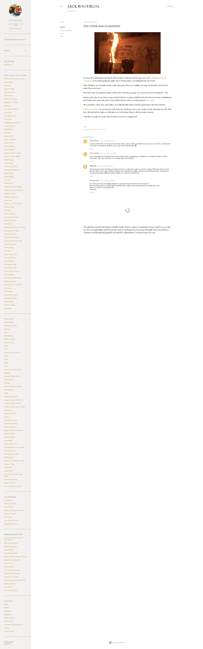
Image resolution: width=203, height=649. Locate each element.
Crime (62, 33)
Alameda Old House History (14, 79)
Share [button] (62, 22)
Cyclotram (8, 119)
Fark (5, 349)
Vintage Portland (10, 298)
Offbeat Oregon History (13, 187)
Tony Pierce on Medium (13, 285)
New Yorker (8, 507)
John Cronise (94, 153)
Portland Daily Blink (11, 217)
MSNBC (7, 373)
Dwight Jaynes (9, 126)
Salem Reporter (10, 427)
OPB (6, 393)
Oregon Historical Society (13, 190)
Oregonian (8, 410)
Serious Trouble (10, 584)
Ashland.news (9, 322)
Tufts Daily (8, 468)
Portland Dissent (10, 221)
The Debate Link (10, 268)
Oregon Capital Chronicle (13, 400)
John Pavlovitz (9, 150)
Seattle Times (9, 434)
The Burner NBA (10, 264)
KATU (6, 356)
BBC (6, 332)
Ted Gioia (7, 251)
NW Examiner (9, 390)
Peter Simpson (9, 214)
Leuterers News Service (13, 370)
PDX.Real (7, 210)
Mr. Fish (7, 180)
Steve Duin (8, 517)
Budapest (7, 611)
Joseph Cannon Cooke (12, 153)
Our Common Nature (12, 570)
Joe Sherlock (9, 143)
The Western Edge (11, 454)
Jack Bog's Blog (83, 6)
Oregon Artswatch (11, 397)
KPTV (6, 366)
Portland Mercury (10, 420)
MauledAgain (9, 177)
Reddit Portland (10, 234)
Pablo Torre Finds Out (12, 573)
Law (61, 36)
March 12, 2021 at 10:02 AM (108, 153)
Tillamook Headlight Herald (14, 461)
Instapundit (8, 136)
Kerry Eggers (9, 160)
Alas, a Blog (8, 82)
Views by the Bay (10, 295)
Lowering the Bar (10, 167)
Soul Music (8, 587)
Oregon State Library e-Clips (14, 407)
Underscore (8, 471)
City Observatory (10, 116)
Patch (6, 417)
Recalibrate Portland (11, 231)
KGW (6, 359)
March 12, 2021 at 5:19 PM (107, 180)
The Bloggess (9, 261)
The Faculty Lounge (11, 271)
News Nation (9, 380)
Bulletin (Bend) (9, 339)
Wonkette (8, 308)
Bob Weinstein (9, 92)
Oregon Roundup (10, 197)
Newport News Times (12, 376)
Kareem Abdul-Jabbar (12, 156)
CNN (6, 346)
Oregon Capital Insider (12, 403)
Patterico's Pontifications (13, 204)
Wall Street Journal (11, 521)
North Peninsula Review (13, 386)
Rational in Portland (11, 577)
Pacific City (8, 621)
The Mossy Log (10, 451)
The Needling (9, 275)
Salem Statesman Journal (13, 430)
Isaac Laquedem (10, 139)
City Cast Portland (11, 109)
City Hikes (8, 112)
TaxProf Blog (9, 248)
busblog (7, 106)
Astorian (7, 329)
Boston (7, 608)
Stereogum (8, 440)
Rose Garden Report (11, 237)
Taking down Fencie (91, 109)
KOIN (6, 363)
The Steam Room (10, 590)
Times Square (9, 631)
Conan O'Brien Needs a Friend (15, 557)
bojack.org (8, 65)
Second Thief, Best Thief (13, 241)
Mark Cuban (8, 173)
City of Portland (66, 31)
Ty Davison (8, 288)
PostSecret (8, 224)
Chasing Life (8, 550)
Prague (7, 628)
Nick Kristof (8, 183)
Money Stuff (8, 567)
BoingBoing (8, 336)
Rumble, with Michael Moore (14, 580)
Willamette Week (10, 480)
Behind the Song (10, 546)
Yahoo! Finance (9, 483)
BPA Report (8, 96)
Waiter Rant (8, 302)
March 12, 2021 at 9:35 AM (107, 140)
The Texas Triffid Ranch (12, 278)
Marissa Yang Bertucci (12, 170)
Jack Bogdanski (15, 20)
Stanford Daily (9, 437)
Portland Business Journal (13, 510)
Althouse (7, 85)
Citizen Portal (9, 343)
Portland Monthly (10, 424)
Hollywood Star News (12, 353)
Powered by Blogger (118, 642)
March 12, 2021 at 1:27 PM (105, 166)
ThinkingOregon (10, 281)
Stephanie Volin (10, 244)
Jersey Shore (9, 618)
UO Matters (8, 291)
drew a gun (149, 100)
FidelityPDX (8, 129)
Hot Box (7, 133)
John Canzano (9, 146)
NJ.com (7, 383)
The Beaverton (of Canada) (14, 447)
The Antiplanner (10, 258)
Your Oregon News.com (13, 486)
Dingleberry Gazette (11, 123)
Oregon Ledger (10, 194)
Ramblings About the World (14, 227)
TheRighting (8, 457)
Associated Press (10, 326)
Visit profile (15, 29)
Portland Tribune (10, 514)
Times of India (9, 464)
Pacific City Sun (10, 413)
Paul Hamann (9, 207)
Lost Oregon (9, 163)
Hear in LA (8, 563)
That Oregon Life (10, 254)
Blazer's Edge (9, 89)
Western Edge (9, 305)
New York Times (10, 504)
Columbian (8, 500)
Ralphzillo (93, 166)
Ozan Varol (8, 200)
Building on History (11, 102)
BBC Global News (10, 543)
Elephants (8, 614)
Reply (92, 149)
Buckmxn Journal (10, 99)
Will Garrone (94, 141)
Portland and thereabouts (13, 625)
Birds (6, 604)
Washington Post (10, 524)
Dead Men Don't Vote (12, 560)
